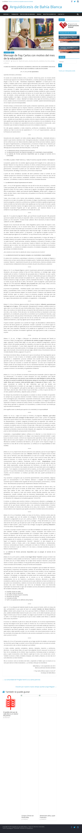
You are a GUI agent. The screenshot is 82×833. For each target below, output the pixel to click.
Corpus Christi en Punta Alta (28, 816)
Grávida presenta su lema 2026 (16, 1)
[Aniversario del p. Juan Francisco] (48, 695)
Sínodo (39, 14)
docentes (31, 61)
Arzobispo (6, 52)
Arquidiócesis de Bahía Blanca (36, 6)
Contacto (61, 14)
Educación (36, 61)
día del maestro (24, 61)
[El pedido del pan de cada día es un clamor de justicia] (10, 695)
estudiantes (41, 61)
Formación (15, 14)
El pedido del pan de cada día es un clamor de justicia (10, 713)
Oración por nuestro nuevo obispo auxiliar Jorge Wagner (36, 687)
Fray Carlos (47, 61)
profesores (6, 63)
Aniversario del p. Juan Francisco (47, 816)
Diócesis (5, 14)
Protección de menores (27, 14)
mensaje (52, 61)
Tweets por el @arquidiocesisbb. (67, 71)
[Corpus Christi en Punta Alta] (29, 695)
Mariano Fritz (16, 61)
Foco (12, 52)
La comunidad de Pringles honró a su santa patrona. (21, 680)
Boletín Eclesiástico (49, 14)
